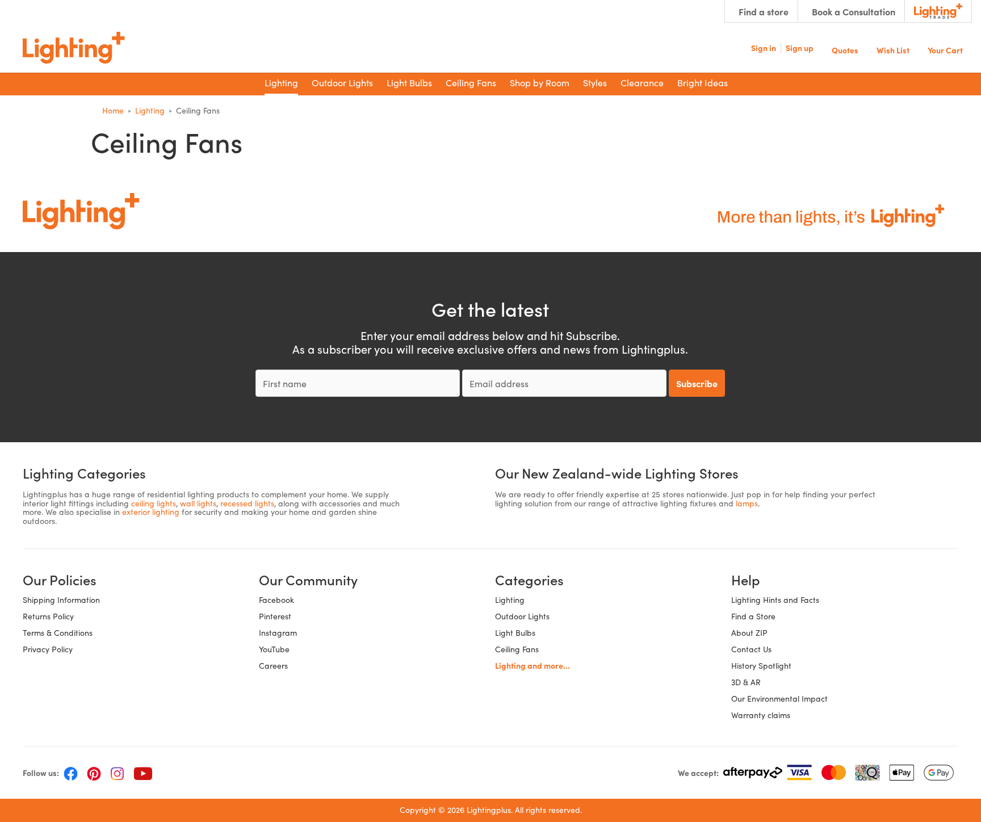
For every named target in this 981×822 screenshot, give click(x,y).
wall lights (198, 503)
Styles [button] (595, 83)
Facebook (276, 599)
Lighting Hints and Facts (775, 599)
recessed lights (247, 503)
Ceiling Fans (517, 649)
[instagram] (117, 772)
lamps (747, 503)
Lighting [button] (281, 83)
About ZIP (749, 632)
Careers (273, 665)
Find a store (764, 11)
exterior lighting (150, 511)
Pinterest (275, 616)
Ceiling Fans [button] (471, 83)
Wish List (893, 49)
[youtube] (143, 772)
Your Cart (945, 49)
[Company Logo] (74, 48)
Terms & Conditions (58, 632)
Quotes (845, 49)
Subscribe (697, 383)
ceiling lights (153, 503)
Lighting (510, 599)
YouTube (274, 649)
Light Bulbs (515, 632)
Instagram (278, 632)
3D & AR (746, 682)
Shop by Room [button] (539, 83)
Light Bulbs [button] (409, 83)
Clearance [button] (642, 83)
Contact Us (751, 649)
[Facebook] (71, 772)
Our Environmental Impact (779, 698)
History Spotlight (761, 665)
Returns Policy (48, 616)
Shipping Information (61, 599)
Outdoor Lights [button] (342, 83)
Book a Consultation (853, 11)
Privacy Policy (48, 649)
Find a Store (753, 616)
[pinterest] (94, 772)
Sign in (763, 47)
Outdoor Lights (522, 616)
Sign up (800, 47)
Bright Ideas (702, 83)
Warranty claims (760, 715)
